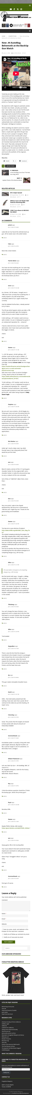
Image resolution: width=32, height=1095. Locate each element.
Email (3, 919)
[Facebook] (14, 9)
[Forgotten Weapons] (16, 21)
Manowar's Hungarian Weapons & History (13, 1035)
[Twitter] (17, 9)
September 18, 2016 (18, 195)
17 (20, 197)
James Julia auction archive (9, 1033)
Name (4, 913)
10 (20, 207)
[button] (30, 5)
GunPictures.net (6, 1031)
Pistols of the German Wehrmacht (11, 1044)
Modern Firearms (6, 1039)
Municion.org (5, 1040)
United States (10, 166)
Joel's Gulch (5, 1012)
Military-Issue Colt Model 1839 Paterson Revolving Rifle (19, 201)
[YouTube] (10, 9)
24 (25, 53)
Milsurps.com (5, 1037)
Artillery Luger (5, 1024)
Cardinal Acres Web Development (20, 1093)
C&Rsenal (4, 1025)
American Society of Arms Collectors (11, 1022)
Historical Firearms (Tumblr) (9, 1010)
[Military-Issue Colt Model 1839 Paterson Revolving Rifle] (5, 202)
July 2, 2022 (6, 53)
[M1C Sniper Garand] (5, 194)
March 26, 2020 (16, 214)
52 (20, 216)
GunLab (4, 1008)
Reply (5, 237)
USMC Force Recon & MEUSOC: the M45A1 (19, 211)
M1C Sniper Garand (16, 193)
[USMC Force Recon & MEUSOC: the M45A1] (5, 212)
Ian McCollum (17, 53)
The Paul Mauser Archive (8, 1046)
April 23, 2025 (16, 204)
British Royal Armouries (8, 1006)
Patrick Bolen (12, 261)
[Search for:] (16, 948)
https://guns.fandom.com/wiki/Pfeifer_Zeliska (15, 828)
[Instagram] (21, 9)
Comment (5, 900)
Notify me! (6, 1072)
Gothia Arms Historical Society (10, 1029)
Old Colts (4, 1042)
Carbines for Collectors (8, 1027)
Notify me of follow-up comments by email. (17, 934)
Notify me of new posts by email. (13, 937)
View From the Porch (7, 1014)
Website (4, 924)
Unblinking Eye (6, 1050)
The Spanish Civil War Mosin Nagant (11, 1048)
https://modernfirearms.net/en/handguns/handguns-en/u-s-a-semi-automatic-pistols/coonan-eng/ (16, 368)
